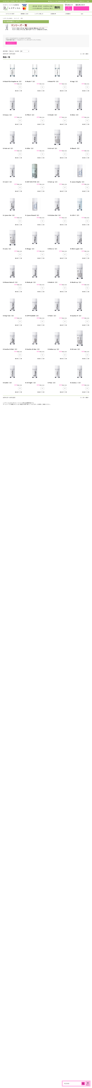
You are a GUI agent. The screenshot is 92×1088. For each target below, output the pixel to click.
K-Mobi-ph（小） (31, 282)
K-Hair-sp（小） (53, 182)
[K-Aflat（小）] (34, 137)
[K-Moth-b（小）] (57, 271)
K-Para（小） (52, 383)
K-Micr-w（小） (53, 249)
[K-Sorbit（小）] (12, 371)
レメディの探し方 (39, 13)
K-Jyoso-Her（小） (9, 215)
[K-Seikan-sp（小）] (57, 338)
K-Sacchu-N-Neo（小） (32, 349)
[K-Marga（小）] (34, 237)
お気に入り (70, 5)
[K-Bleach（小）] (79, 137)
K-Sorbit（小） (8, 383)
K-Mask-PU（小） (53, 81)
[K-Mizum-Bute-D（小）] (12, 271)
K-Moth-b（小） (53, 282)
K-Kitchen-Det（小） (55, 215)
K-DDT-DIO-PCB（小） (32, 182)
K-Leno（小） (7, 249)
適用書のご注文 (24, 13)
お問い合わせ (81, 5)
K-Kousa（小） (8, 115)
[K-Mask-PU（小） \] (57, 70)
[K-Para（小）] (57, 371)
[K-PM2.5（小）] (34, 103)
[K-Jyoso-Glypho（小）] (79, 170)
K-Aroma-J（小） (76, 383)
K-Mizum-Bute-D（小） (10, 282)
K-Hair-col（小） (8, 148)
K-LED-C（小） (75, 215)
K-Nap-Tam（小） (9, 316)
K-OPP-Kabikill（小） (32, 316)
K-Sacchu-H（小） (76, 316)
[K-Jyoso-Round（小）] (34, 204)
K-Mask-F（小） (30, 81)
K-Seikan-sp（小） (54, 349)
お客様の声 (53, 13)
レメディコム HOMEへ (8, 18)
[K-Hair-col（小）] (12, 137)
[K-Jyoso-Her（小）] (12, 204)
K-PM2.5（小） (30, 115)
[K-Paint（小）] (57, 304)
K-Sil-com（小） (75, 349)
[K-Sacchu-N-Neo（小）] (34, 338)
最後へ (87, 54)
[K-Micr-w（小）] (57, 237)
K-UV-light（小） (31, 383)
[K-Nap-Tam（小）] (12, 304)
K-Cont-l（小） (8, 182)
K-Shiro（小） (74, 115)
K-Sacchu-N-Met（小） (10, 349)
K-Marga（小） (30, 249)
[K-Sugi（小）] (79, 70)
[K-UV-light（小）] (34, 371)
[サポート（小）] (57, 137)
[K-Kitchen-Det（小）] (57, 204)
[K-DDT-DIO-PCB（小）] (34, 170)
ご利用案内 (67, 13)
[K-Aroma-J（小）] (79, 371)
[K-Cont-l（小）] (12, 170)
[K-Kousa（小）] (12, 103)
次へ (84, 54)
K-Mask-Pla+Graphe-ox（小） (12, 81)
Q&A (82, 13)
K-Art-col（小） (53, 148)
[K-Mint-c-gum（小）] (79, 237)
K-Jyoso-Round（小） (32, 215)
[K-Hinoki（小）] (57, 103)
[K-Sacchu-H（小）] (79, 304)
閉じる (88, 1084)
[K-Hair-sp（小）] (57, 170)
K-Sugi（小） (74, 81)
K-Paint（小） (52, 316)
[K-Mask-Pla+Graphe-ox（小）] (12, 70)
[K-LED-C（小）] (79, 204)
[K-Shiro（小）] (79, 103)
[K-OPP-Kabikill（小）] (34, 304)
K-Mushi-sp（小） (76, 282)
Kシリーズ (16, 18)
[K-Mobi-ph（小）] (34, 271)
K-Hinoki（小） (53, 115)
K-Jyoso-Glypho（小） (77, 182)
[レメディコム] (11, 8)
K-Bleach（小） (75, 148)
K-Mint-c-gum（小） (77, 249)
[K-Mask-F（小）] (34, 70)
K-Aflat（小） (29, 148)
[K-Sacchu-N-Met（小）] (12, 338)
